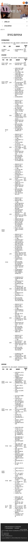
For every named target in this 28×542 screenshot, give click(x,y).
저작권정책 (16, 528)
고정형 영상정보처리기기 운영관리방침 (13, 526)
